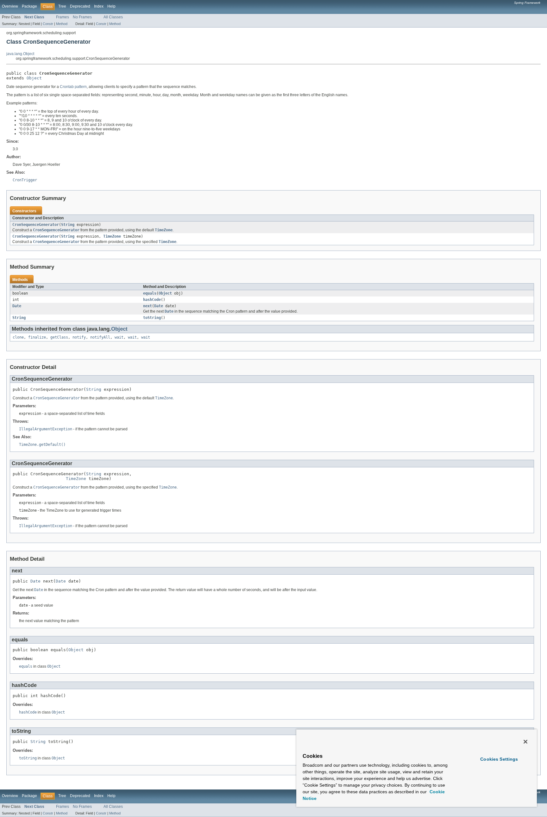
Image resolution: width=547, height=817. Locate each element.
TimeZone (112, 236)
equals (149, 293)
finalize (37, 337)
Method (61, 24)
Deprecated (80, 6)
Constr (48, 24)
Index (99, 6)
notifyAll (100, 337)
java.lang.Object (20, 54)
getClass (59, 337)
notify (79, 337)
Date (16, 306)
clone (18, 337)
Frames (62, 17)
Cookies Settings (499, 759)
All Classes (113, 17)
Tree (62, 6)
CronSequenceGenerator (35, 224)
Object (34, 78)
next (147, 306)
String (67, 224)
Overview (10, 6)
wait (119, 337)
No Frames (82, 17)
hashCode (152, 299)
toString (152, 317)
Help (111, 6)
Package (29, 6)
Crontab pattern (73, 86)
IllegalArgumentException (45, 429)
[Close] (525, 742)
